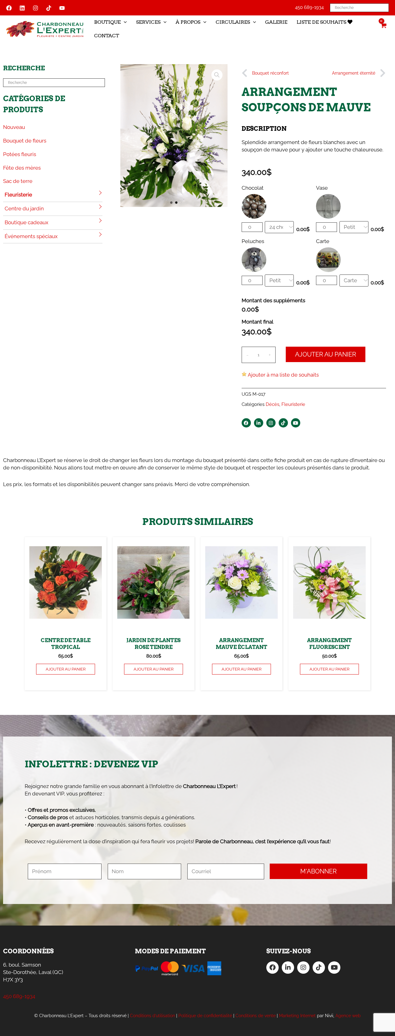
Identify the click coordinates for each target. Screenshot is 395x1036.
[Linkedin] (22, 8)
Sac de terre (17, 181)
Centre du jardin (24, 208)
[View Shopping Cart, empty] (383, 29)
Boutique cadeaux (26, 222)
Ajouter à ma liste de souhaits (283, 375)
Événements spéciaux (31, 236)
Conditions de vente (255, 1015)
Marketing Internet (297, 1015)
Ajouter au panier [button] (65, 669)
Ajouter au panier (325, 354)
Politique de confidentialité (205, 1015)
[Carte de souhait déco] (353, 280)
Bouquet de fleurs (24, 141)
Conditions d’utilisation (152, 1015)
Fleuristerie (18, 195)
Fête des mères (22, 168)
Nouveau (14, 127)
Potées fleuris (19, 154)
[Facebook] (9, 8)
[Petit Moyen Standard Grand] (353, 227)
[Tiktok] (49, 8)
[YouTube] (62, 8)
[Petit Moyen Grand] (279, 280)
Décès (272, 404)
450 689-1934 (309, 7)
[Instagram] (35, 8)
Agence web (348, 1015)
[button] (124, 22)
